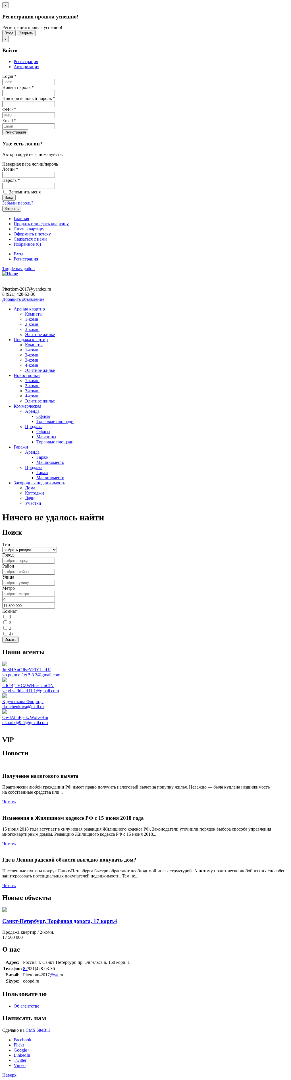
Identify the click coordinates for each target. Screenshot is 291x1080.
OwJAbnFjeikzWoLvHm (25, 717)
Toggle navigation (18, 268)
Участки (33, 503)
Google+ (22, 1050)
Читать (9, 801)
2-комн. (32, 324)
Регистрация (26, 61)
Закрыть (26, 33)
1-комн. (32, 319)
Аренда (32, 411)
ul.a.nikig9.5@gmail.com (25, 722)
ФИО (9, 109)
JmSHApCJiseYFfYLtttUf (26, 669)
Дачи (30, 498)
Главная (21, 218)
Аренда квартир (29, 309)
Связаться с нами (30, 239)
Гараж (42, 457)
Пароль (11, 180)
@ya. (54, 974)
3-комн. (32, 329)
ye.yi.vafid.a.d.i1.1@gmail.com (30, 690)
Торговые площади (55, 421)
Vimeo (20, 1065)
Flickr (19, 1045)
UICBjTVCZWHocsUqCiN (28, 685)
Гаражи (21, 447)
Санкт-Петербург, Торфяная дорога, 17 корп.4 (59, 921)
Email (9, 120)
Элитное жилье (40, 334)
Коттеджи (34, 493)
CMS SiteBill (38, 1030)
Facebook (22, 1039)
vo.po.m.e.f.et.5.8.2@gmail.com (31, 674)
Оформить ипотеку (32, 234)
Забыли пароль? (17, 203)
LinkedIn (22, 1055)
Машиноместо (50, 462)
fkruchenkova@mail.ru (23, 706)
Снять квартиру (29, 228)
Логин (10, 169)
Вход (9, 33)
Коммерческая (27, 406)
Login (9, 76)
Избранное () (27, 244)
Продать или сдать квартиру (41, 223)
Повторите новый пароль (28, 98)
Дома (30, 487)
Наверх (9, 1075)
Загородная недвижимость (39, 482)
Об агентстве (26, 1006)
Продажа (33, 426)
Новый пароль (18, 87)
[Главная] (10, 273)
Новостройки (27, 375)
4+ (11, 633)
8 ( (25, 968)
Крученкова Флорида (22, 701)
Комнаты (34, 314)
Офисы (43, 416)
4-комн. (32, 365)
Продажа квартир (31, 339)
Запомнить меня (24, 191)
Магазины (46, 436)
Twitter (20, 1060)
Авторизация (26, 66)
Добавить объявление (23, 299)
